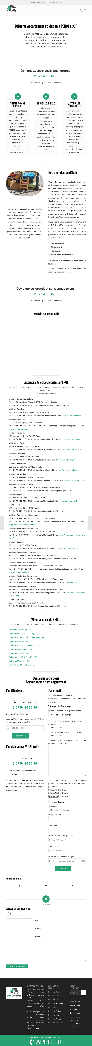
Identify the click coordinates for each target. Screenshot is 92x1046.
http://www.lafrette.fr (72, 449)
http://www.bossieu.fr (72, 415)
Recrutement (74, 1009)
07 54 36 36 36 (54, 2)
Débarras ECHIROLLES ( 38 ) (21, 633)
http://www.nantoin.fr (72, 582)
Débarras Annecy (55, 1019)
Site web (37, 937)
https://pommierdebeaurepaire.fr (22, 524)
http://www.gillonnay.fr (65, 460)
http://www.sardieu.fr (71, 548)
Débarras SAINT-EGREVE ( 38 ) (22, 665)
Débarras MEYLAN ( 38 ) (19, 661)
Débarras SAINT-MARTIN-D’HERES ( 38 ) (27, 637)
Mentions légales (76, 1017)
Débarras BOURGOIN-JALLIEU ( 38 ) (24, 645)
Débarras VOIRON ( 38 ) (19, 653)
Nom (37, 920)
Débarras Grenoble (55, 1023)
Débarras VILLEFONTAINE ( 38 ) (23, 657)
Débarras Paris (54, 992)
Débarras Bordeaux (55, 1003)
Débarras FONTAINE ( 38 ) (20, 649)
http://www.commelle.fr (19, 572)
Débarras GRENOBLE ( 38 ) (20, 629)
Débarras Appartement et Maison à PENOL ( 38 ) (46, 26)
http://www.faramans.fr (73, 439)
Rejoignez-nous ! (33, 1028)
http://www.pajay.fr (69, 501)
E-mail (38, 928)
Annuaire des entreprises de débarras (75, 1023)
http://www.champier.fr (19, 429)
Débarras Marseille (55, 996)
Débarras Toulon (54, 1011)
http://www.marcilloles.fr (68, 470)
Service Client (75, 1005)
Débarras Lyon (53, 1000)
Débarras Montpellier (56, 1007)
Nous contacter (75, 1013)
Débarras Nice (53, 1015)
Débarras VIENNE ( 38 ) (19, 641)
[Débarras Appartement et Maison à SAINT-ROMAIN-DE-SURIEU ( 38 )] (2, 523)
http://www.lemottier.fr (74, 480)
